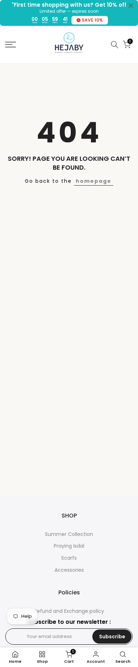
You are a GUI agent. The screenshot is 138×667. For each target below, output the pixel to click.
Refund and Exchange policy (69, 611)
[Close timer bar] (131, 6)
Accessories (69, 570)
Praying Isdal (69, 546)
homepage (93, 181)
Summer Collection (69, 534)
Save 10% (92, 20)
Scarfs (69, 558)
